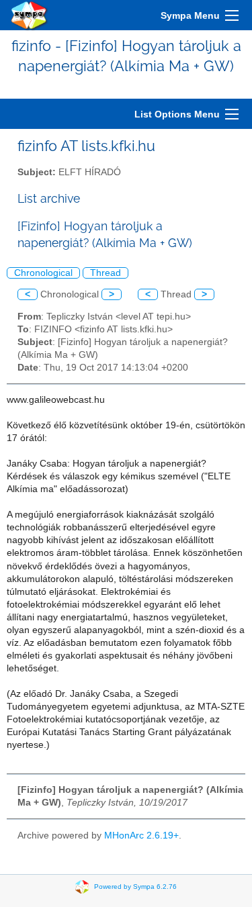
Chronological (43, 273)
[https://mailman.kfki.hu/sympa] (29, 15)
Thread (105, 273)
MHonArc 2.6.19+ (141, 835)
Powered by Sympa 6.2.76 (135, 886)
